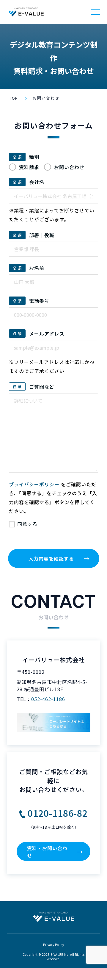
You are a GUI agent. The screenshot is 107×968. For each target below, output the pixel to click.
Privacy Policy (53, 944)
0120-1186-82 (58, 812)
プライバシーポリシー (34, 484)
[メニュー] (95, 12)
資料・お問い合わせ (55, 852)
